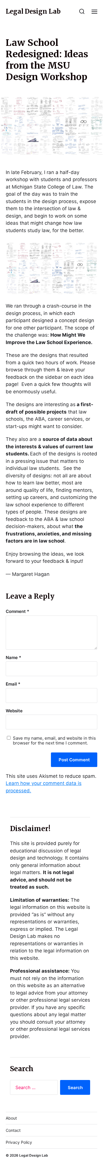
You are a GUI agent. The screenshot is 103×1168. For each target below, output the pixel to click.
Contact (13, 1130)
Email (13, 684)
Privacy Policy (19, 1142)
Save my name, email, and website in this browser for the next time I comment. (54, 740)
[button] (82, 11)
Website (14, 711)
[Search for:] (33, 1088)
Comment (17, 611)
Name (13, 657)
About (11, 1118)
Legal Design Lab (33, 11)
